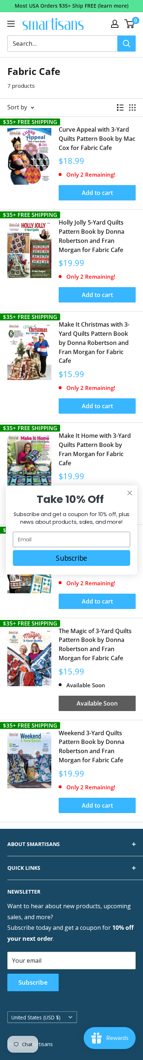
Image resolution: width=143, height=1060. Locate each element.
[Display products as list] (120, 107)
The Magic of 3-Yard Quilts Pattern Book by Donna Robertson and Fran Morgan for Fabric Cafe (95, 644)
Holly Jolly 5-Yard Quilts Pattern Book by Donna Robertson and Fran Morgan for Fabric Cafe (91, 235)
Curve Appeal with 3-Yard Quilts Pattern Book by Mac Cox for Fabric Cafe (97, 138)
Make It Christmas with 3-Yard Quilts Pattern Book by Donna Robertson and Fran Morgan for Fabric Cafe (94, 342)
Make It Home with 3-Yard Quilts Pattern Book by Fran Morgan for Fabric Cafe (95, 449)
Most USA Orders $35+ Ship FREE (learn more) (71, 5)
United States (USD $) (35, 1017)
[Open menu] (11, 24)
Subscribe (33, 982)
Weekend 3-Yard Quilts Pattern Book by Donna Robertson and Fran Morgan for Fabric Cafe (91, 746)
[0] (129, 23)
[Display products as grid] (132, 107)
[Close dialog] (130, 493)
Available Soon (97, 703)
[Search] (126, 43)
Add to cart (97, 193)
